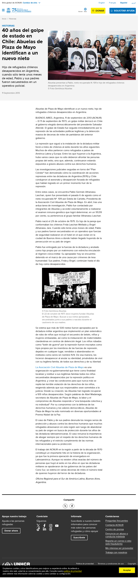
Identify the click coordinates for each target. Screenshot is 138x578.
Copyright (132, 563)
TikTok (38, 529)
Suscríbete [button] (79, 537)
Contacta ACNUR (114, 524)
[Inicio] (16, 10)
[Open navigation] (3, 10)
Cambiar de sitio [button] (30, 2)
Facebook (44, 525)
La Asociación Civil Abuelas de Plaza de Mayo (60, 367)
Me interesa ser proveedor (119, 548)
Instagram (50, 525)
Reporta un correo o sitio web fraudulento (118, 542)
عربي (134, 2)
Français (112, 2)
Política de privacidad (85, 563)
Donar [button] (100, 10)
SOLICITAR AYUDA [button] (124, 10)
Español (123, 2)
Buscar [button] (80, 11)
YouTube (57, 525)
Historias (12, 18)
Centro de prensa (114, 529)
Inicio (4, 18)
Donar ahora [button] (11, 530)
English (102, 2)
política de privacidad (73, 571)
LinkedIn (44, 529)
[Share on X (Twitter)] (65, 506)
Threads (50, 529)
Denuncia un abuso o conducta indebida (116, 535)
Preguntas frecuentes (116, 520)
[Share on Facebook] (72, 506)
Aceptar (127, 570)
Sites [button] (85, 11)
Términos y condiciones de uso (111, 563)
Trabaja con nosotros (116, 552)
